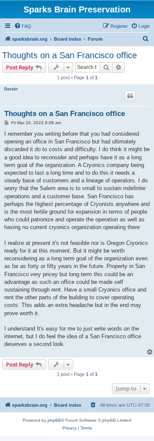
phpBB (54, 420)
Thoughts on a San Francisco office (69, 55)
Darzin (11, 88)
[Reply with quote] (130, 96)
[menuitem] (22, 26)
